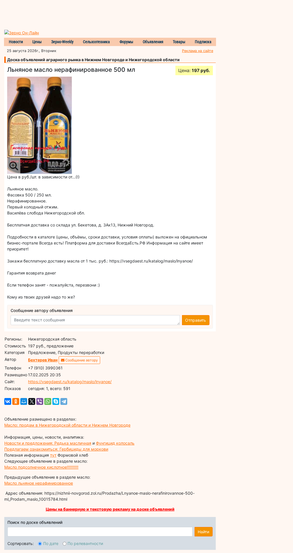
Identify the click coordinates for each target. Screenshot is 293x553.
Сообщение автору (81, 360)
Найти (203, 531)
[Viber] (39, 401)
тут (53, 455)
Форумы (126, 41)
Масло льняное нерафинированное (38, 483)
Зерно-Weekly (62, 41)
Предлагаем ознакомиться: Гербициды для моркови (56, 449)
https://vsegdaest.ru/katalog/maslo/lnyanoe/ (70, 381)
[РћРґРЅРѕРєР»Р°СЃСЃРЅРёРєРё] (15, 401)
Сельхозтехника (96, 41)
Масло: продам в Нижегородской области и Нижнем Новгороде (67, 425)
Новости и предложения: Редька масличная (47, 443)
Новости (16, 41)
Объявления (153, 41)
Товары (179, 41)
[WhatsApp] (47, 401)
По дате (50, 543)
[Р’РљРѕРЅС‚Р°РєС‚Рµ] (7, 401)
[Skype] (55, 401)
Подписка (203, 41)
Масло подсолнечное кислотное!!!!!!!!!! (41, 467)
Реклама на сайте (197, 51)
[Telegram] (63, 401)
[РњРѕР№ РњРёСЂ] (23, 401)
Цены (37, 41)
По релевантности (85, 543)
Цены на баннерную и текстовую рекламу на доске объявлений (110, 509)
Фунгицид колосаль (115, 443)
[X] (31, 401)
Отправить (195, 320)
